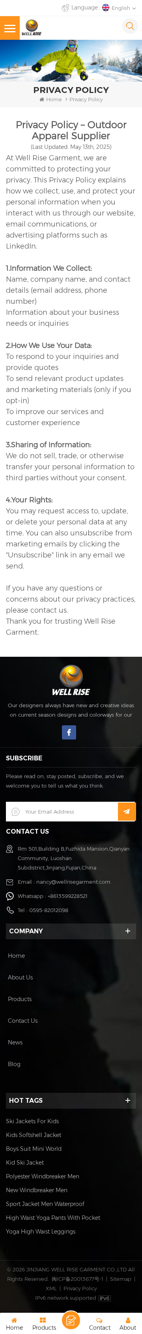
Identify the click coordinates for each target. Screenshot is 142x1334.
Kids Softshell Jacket (33, 1135)
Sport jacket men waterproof (45, 1204)
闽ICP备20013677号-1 (77, 1279)
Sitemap (120, 1279)
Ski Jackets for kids (32, 1121)
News (15, 1042)
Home (54, 99)
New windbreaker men (36, 1190)
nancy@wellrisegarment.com (73, 882)
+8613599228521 (68, 896)
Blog (14, 1064)
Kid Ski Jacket (25, 1162)
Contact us (22, 1020)
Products (20, 999)
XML (51, 1288)
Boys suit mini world (34, 1148)
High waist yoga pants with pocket (53, 1217)
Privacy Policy (80, 1288)
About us (20, 977)
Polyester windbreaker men (42, 1176)
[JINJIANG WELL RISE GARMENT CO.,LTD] (32, 27)
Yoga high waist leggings (40, 1231)
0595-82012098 (48, 910)
